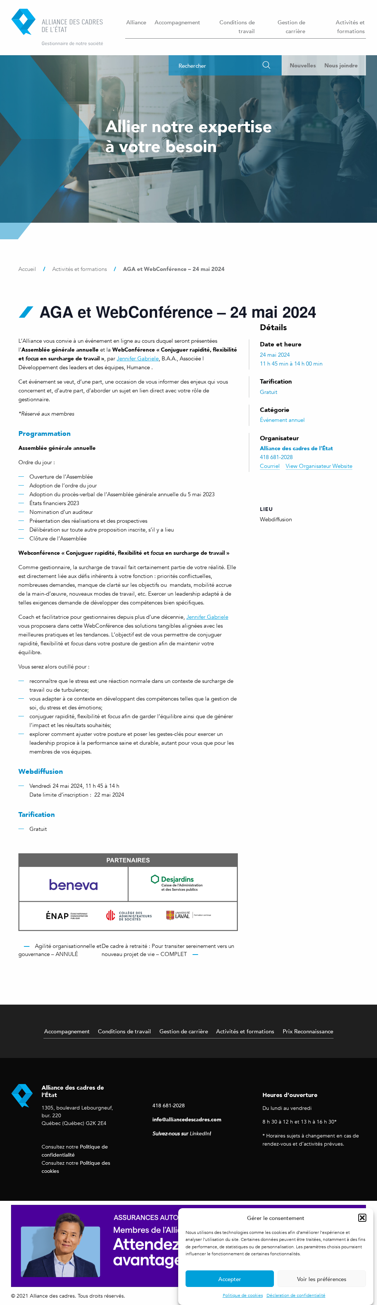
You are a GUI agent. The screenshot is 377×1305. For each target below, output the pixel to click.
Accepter (229, 1278)
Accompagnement (177, 22)
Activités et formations (350, 26)
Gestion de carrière (291, 26)
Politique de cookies (243, 1295)
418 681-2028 (168, 1105)
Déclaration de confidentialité (296, 1295)
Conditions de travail (237, 26)
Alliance (136, 22)
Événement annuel (282, 420)
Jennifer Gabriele (138, 358)
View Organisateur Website (319, 466)
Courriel (270, 466)
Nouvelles (303, 65)
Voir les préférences (321, 1278)
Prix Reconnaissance (308, 1031)
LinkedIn (199, 1134)
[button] (362, 1217)
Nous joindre (341, 65)
